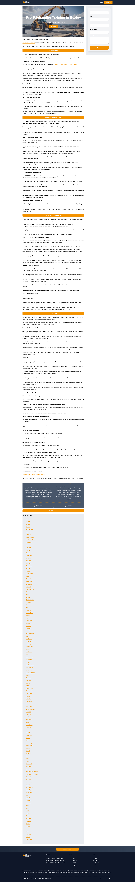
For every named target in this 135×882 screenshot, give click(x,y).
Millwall (28, 571)
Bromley (28, 594)
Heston (28, 813)
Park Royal (29, 763)
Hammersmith (29, 745)
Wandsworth (29, 704)
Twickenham (29, 782)
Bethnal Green (29, 612)
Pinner (27, 831)
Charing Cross (29, 657)
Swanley (38, 474)
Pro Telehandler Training (28, 42)
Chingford (28, 698)
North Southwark (30, 631)
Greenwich (29, 555)
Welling (34, 474)
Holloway (28, 680)
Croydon (28, 636)
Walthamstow (29, 646)
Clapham (28, 649)
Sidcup (30, 474)
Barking (28, 550)
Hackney (28, 625)
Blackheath (29, 542)
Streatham (28, 641)
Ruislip (28, 836)
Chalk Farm (29, 701)
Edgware (28, 800)
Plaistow (28, 568)
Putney (28, 737)
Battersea (28, 677)
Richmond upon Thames (32, 774)
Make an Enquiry (67, 849)
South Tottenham (30, 672)
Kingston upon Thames (32, 771)
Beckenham (29, 566)
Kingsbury (28, 779)
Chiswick (28, 756)
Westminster (29, 651)
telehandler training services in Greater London (65, 64)
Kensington (29, 719)
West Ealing (29, 792)
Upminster (28, 586)
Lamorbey (24, 474)
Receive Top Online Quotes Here (53, 215)
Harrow (28, 810)
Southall (28, 816)
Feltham (28, 826)
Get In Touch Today (53, 50)
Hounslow (28, 803)
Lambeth (28, 628)
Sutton (27, 722)
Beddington (29, 659)
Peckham (28, 602)
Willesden (28, 753)
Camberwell (29, 620)
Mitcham (28, 685)
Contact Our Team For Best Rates (53, 117)
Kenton (28, 805)
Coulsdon (28, 711)
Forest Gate (29, 592)
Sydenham (29, 584)
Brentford (28, 776)
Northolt (28, 823)
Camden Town (29, 688)
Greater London (30, 537)
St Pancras (29, 670)
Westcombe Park (30, 539)
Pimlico (28, 662)
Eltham (43, 474)
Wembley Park (29, 787)
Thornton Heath (30, 633)
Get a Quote (53, 26)
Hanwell (28, 797)
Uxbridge (28, 842)
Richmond (28, 766)
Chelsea (28, 683)
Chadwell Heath (30, 589)
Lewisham (28, 547)
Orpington (28, 534)
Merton (28, 696)
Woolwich (28, 532)
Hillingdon (28, 834)
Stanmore (28, 818)
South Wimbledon (30, 709)
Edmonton (28, 727)
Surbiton (28, 769)
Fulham (28, 730)
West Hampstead (30, 743)
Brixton (28, 623)
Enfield (28, 750)
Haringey (28, 714)
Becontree (28, 558)
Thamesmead (29, 529)
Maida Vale (29, 735)
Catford (28, 552)
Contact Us (108, 2)
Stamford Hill (29, 667)
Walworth (28, 615)
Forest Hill (28, 579)
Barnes (28, 748)
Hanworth (28, 821)
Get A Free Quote (53, 510)
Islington (28, 654)
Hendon (28, 761)
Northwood (29, 839)
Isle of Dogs (29, 563)
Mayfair (28, 675)
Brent (27, 758)
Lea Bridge (29, 638)
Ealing (27, 795)
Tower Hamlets (30, 599)
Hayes (27, 829)
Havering (28, 644)
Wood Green (29, 724)
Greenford (28, 808)
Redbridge (28, 610)
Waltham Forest (30, 664)
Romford (28, 605)
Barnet (27, 784)
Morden (28, 717)
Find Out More (53, 313)
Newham (28, 560)
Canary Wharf (29, 573)
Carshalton (29, 693)
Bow (27, 607)
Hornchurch (29, 581)
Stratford (28, 597)
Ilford (27, 576)
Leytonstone (29, 618)
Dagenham (29, 545)
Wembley (28, 789)
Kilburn (28, 740)
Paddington (29, 706)
